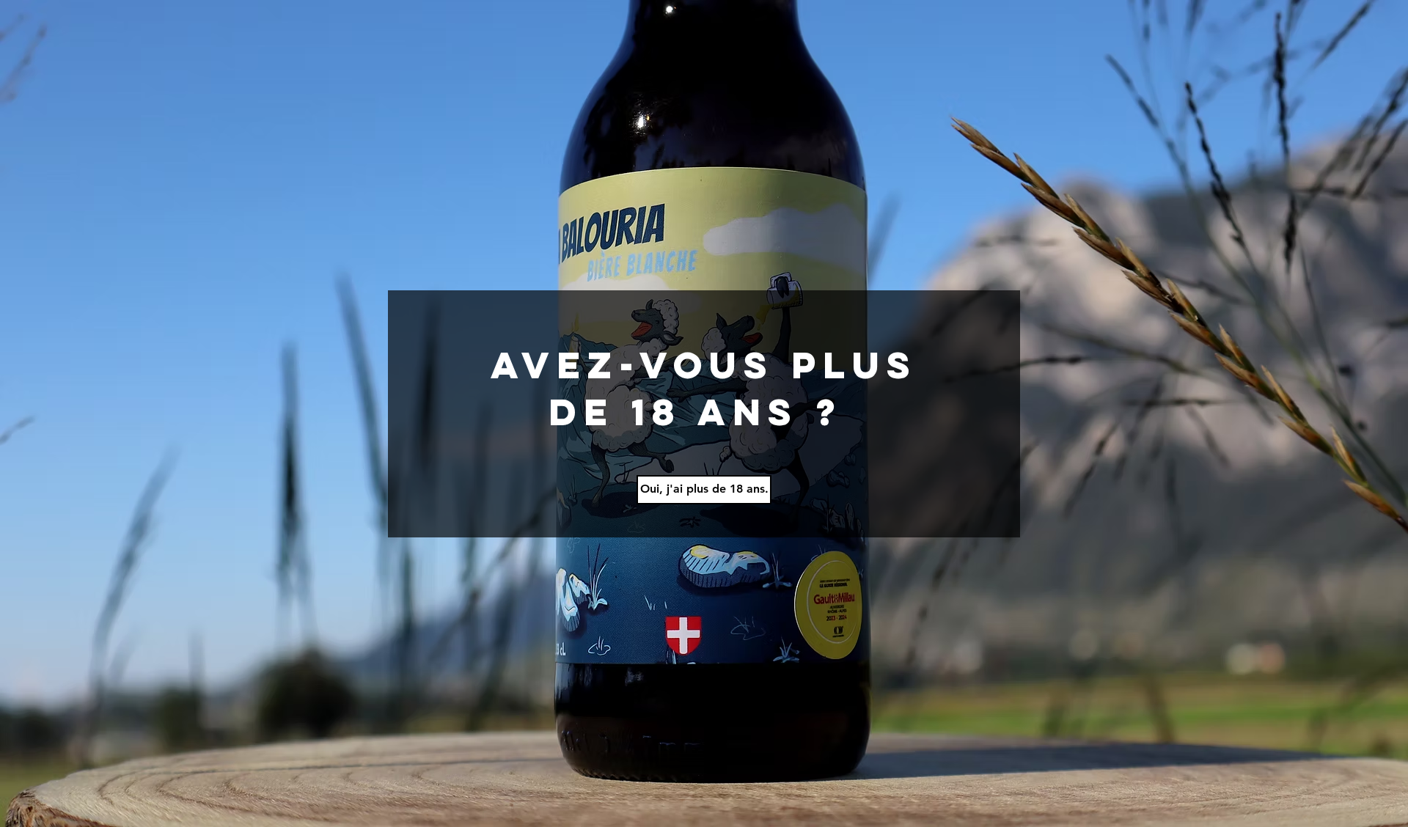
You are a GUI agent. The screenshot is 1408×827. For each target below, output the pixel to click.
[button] (704, 489)
